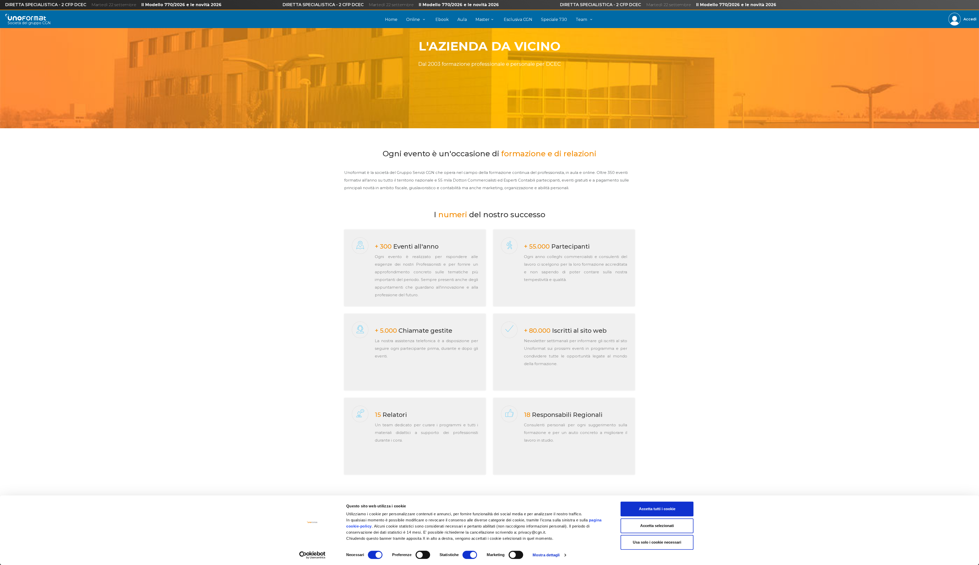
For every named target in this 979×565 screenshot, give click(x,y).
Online (413, 19)
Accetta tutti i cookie (657, 509)
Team (582, 19)
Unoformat (25, 17)
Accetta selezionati (657, 525)
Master (482, 19)
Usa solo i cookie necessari (657, 542)
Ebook (442, 19)
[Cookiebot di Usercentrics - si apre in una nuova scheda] (312, 555)
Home (391, 19)
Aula (462, 19)
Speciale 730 (554, 19)
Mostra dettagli (546, 555)
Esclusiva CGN (518, 19)
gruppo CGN (39, 23)
